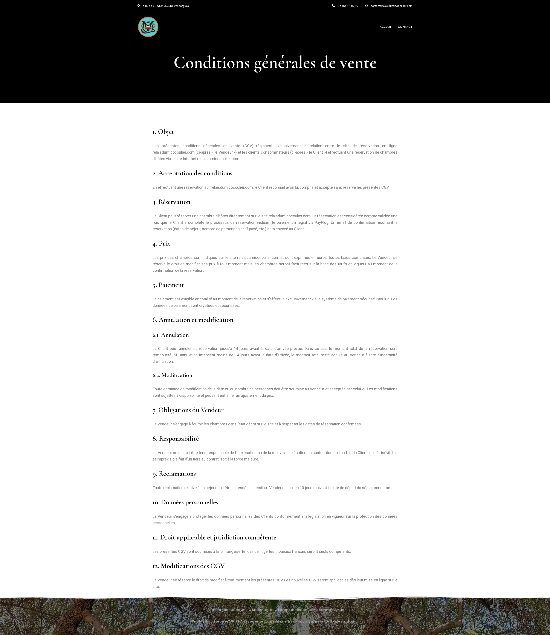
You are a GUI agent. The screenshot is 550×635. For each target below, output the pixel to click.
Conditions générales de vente (227, 610)
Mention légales (263, 610)
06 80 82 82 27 (348, 6)
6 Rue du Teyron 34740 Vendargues (165, 6)
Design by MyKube (332, 610)
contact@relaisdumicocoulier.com (391, 6)
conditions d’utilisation (309, 621)
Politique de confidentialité (296, 610)
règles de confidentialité (267, 621)
